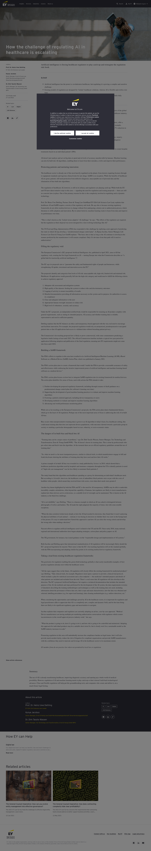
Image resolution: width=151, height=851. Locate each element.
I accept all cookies (87, 133)
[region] (75, 122)
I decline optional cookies (62, 133)
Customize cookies (75, 138)
